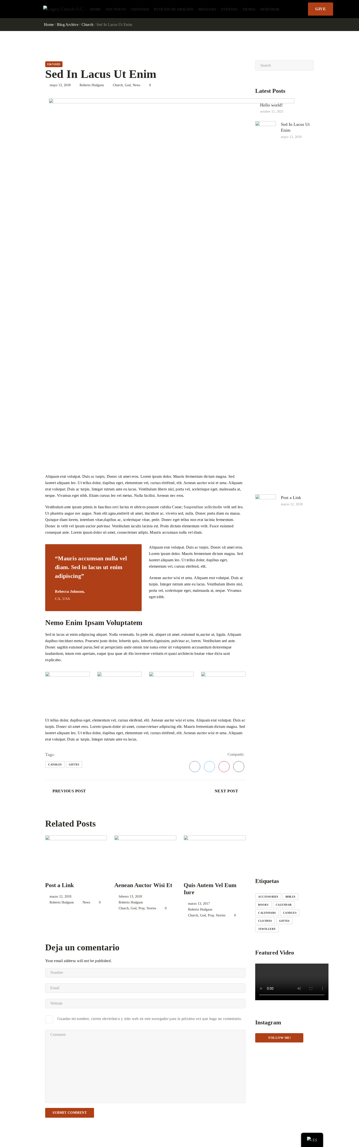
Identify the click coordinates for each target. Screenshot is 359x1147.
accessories (268, 896)
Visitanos (140, 9)
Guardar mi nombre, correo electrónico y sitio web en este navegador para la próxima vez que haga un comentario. (149, 1019)
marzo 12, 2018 (60, 896)
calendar (284, 904)
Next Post (226, 791)
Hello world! (271, 104)
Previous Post (69, 791)
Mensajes (207, 9)
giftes (74, 764)
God (128, 85)
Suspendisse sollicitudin (203, 507)
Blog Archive (67, 24)
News (136, 85)
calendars (267, 912)
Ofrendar (269, 9)
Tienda (248, 9)
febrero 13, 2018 (130, 896)
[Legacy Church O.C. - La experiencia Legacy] (63, 9)
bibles (290, 896)
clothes (265, 920)
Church (88, 24)
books (263, 904)
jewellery (267, 928)
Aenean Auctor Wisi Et (143, 885)
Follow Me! (279, 1038)
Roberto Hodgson (92, 85)
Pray (141, 908)
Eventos (229, 9)
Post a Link (59, 885)
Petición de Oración (173, 9)
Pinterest (224, 766)
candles (55, 764)
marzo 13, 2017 (199, 903)
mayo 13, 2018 (60, 85)
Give (320, 9)
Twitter (209, 766)
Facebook (194, 766)
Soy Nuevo (116, 9)
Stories (151, 908)
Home (95, 9)
